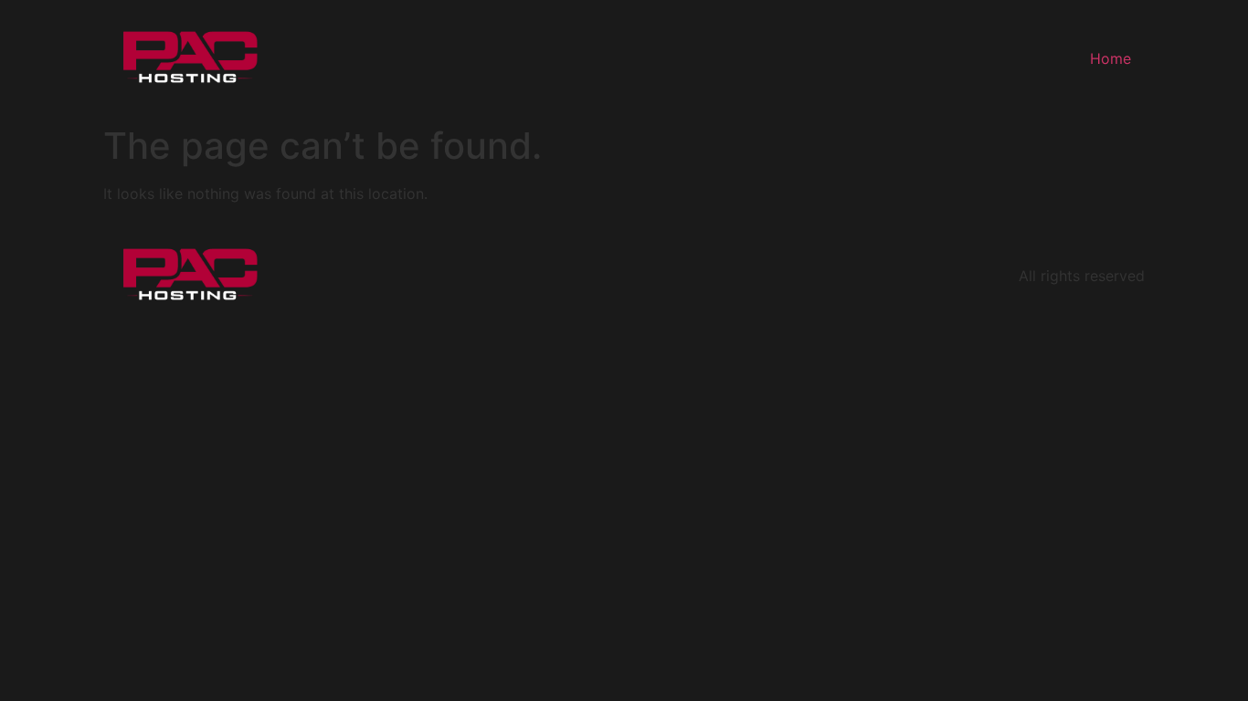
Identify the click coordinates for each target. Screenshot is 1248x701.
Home (1110, 58)
